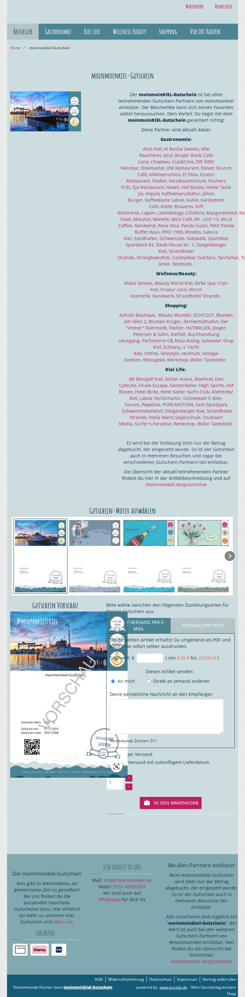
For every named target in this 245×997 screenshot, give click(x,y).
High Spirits (211, 385)
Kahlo (192, 200)
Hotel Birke (146, 392)
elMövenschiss (165, 174)
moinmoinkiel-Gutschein (87, 987)
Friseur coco (173, 289)
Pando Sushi (194, 225)
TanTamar (228, 257)
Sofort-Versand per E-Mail (138, 625)
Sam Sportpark (211, 404)
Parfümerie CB (157, 341)
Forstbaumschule (187, 181)
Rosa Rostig (187, 341)
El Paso (190, 174)
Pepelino (151, 404)
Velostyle (169, 353)
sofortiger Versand (131, 754)
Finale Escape (152, 385)
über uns (63, 922)
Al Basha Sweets (181, 149)
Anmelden (223, 6)
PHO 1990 (172, 232)
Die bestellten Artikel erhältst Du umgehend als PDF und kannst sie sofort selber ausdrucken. (170, 643)
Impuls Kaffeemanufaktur (172, 194)
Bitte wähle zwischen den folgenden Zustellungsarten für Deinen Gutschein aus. (167, 608)
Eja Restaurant (148, 187)
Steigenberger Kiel (184, 411)
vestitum (191, 353)
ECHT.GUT (204, 315)
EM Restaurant (183, 168)
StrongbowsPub (153, 257)
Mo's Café (181, 219)
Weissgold (154, 360)
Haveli (172, 187)
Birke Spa (205, 283)
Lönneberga (170, 213)
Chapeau (160, 162)
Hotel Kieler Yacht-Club (185, 392)
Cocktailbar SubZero (193, 257)
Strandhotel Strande (197, 296)
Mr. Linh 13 (206, 219)
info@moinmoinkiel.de (128, 880)
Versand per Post (203, 625)
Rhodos (193, 232)
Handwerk (163, 296)
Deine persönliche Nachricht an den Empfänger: (161, 694)
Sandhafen (145, 238)
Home (15, 48)
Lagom (149, 213)
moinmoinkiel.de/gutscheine (176, 484)
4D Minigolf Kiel (146, 379)
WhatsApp (110, 899)
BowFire (203, 379)
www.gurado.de (173, 987)
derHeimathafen (201, 321)
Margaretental (221, 213)
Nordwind (145, 225)
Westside (182, 264)
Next (230, 556)
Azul (168, 155)
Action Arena (178, 379)
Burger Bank (188, 155)
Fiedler (159, 181)
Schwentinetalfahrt (142, 411)
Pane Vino (168, 225)
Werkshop (177, 360)
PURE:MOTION (177, 404)
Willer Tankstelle (208, 360)
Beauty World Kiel (174, 283)
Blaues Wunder (175, 315)
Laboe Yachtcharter (160, 398)
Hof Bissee (193, 187)
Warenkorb (194, 6)
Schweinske (172, 238)
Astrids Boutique (137, 315)
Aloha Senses (138, 283)
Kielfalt (178, 334)
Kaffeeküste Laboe (164, 200)
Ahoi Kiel (152, 149)
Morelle (161, 219)
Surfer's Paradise (153, 424)
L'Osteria (195, 213)
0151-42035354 (129, 887)
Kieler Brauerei (177, 206)
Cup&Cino (183, 162)
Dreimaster (153, 168)
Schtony (171, 347)
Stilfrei (151, 353)
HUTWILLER (198, 328)
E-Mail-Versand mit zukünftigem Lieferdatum (159, 762)
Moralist (142, 219)
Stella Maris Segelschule (175, 417)
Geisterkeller (183, 385)
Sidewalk (196, 238)
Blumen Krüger (165, 321)
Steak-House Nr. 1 (175, 245)
